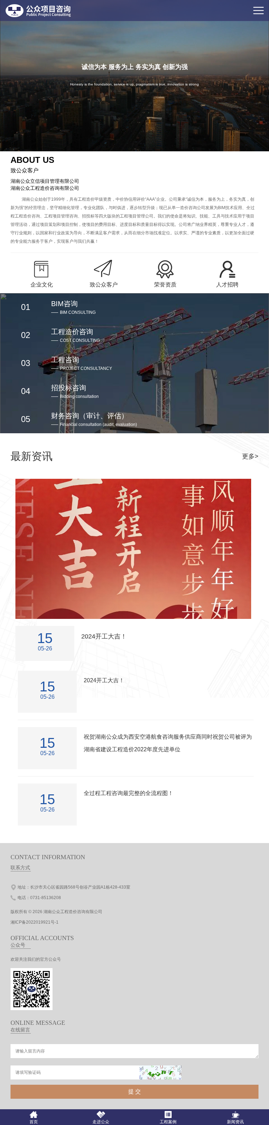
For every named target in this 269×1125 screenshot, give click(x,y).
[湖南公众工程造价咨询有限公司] (38, 16)
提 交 (134, 1092)
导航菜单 (258, 11)
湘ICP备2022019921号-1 (34, 922)
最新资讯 (32, 456)
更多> (250, 456)
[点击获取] (160, 1072)
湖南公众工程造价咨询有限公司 (72, 911)
